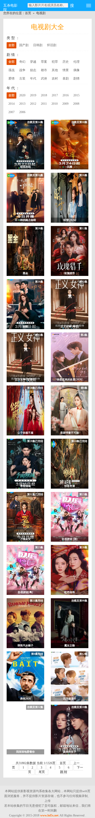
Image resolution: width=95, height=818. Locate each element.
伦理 (76, 61)
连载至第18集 (79, 707)
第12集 (83, 228)
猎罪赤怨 (25, 166)
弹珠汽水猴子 (25, 645)
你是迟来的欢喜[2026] (69, 379)
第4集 (84, 334)
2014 (11, 103)
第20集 (39, 228)
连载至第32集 (35, 707)
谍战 (11, 70)
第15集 (83, 281)
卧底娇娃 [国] (70, 539)
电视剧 (41, 13)
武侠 (44, 78)
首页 (28, 13)
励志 (33, 70)
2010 (54, 103)
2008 (76, 103)
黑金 (25, 273)
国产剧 (23, 45)
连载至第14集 (35, 122)
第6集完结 (37, 653)
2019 (33, 95)
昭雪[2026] (69, 220)
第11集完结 (36, 600)
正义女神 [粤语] (70, 326)
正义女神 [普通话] (25, 379)
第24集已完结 (35, 387)
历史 (66, 61)
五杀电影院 (10, 7)
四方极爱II (69, 698)
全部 (11, 45)
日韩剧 (37, 45)
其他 (55, 70)
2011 (44, 103)
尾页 (42, 772)
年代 (33, 78)
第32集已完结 (35, 494)
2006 (22, 112)
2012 (33, 103)
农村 (55, 78)
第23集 (83, 494)
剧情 (76, 78)
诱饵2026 (25, 698)
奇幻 (22, 61)
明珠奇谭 (69, 486)
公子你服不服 (25, 432)
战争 (22, 70)
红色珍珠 (69, 592)
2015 (76, 95)
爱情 (11, 78)
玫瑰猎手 (69, 273)
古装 (22, 78)
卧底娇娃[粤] (25, 592)
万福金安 (25, 539)
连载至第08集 (79, 600)
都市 (44, 70)
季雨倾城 (25, 486)
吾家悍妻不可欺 (69, 432)
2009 (65, 103)
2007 (11, 112)
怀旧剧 (51, 45)
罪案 (44, 61)
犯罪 (55, 61)
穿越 (33, 61)
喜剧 (66, 78)
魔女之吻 (69, 645)
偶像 (76, 70)
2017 (55, 95)
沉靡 (69, 166)
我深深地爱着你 (25, 751)
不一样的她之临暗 (25, 220)
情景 (66, 70)
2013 (22, 103)
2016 (66, 95)
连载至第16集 (35, 175)
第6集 (84, 387)
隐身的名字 (69, 751)
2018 (44, 95)
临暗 (25, 326)
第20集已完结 (35, 441)
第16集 (83, 175)
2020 (22, 95)
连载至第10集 (79, 122)
